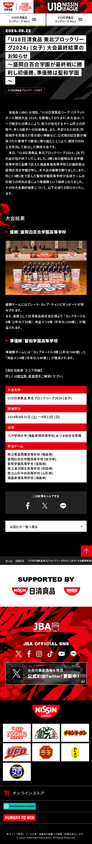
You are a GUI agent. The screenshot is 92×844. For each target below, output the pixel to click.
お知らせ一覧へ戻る (24, 526)
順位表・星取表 (27, 376)
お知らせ (19, 560)
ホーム (8, 560)
